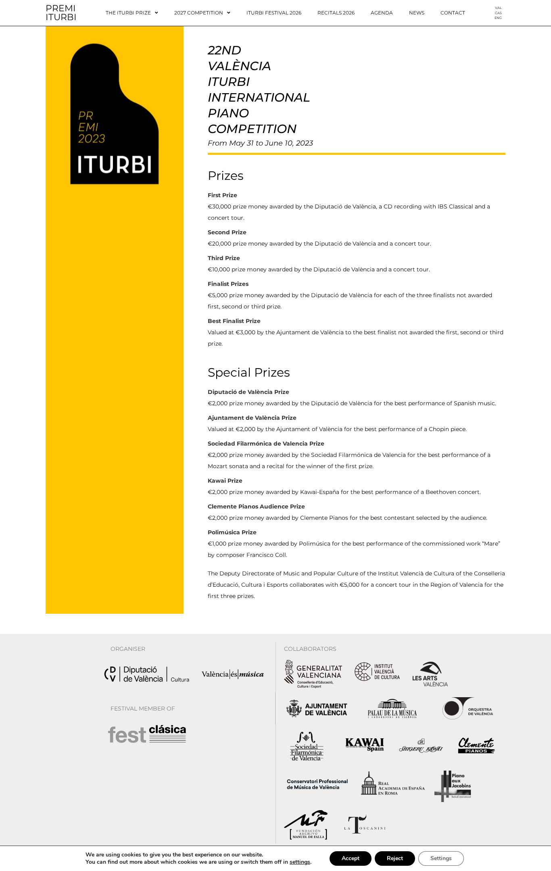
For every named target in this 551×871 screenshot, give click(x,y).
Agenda (382, 13)
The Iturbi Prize (128, 13)
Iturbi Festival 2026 (273, 13)
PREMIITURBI (61, 13)
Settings (441, 858)
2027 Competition (198, 13)
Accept (350, 858)
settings (300, 862)
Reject (395, 858)
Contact (452, 13)
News (416, 13)
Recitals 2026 (336, 13)
